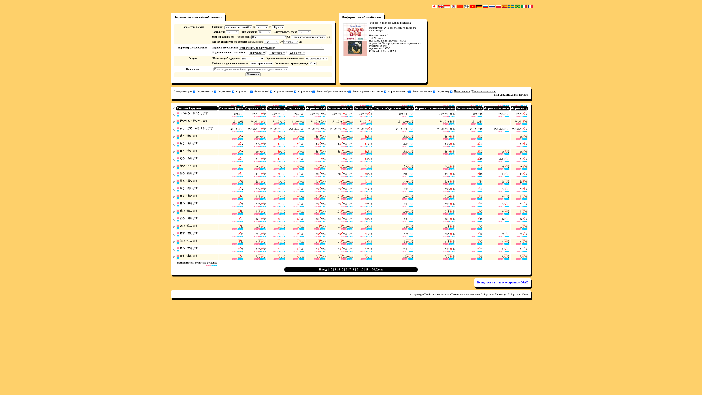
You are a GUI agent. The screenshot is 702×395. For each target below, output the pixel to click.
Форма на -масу (205, 91)
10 (361, 269)
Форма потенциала (422, 91)
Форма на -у (443, 91)
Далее (379, 269)
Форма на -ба (305, 91)
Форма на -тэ (224, 91)
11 (366, 269)
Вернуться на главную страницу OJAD (503, 282)
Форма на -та (243, 91)
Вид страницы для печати (511, 94)
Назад (323, 269)
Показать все (462, 91)
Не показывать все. (484, 91)
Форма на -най (261, 91)
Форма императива (398, 91)
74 (373, 269)
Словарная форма (183, 91)
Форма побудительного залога (332, 91)
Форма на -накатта (283, 91)
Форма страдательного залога (368, 91)
